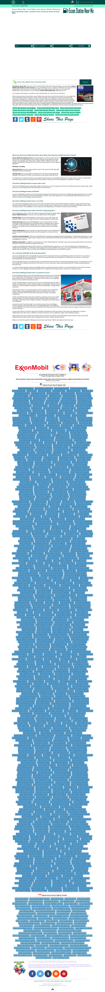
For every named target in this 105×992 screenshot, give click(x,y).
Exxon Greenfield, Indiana (84, 570)
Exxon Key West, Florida (47, 615)
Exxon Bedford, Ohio (52, 420)
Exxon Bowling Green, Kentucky (25, 445)
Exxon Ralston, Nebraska (77, 762)
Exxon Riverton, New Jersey (79, 767)
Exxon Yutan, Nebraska (85, 888)
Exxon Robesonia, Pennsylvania (78, 770)
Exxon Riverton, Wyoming (24, 770)
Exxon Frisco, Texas (83, 556)
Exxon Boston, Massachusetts (66, 442)
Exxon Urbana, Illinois (21, 856)
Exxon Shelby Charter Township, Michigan (31, 809)
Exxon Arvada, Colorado (84, 403)
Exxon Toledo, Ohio (83, 841)
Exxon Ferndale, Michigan (79, 541)
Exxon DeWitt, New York (66, 514)
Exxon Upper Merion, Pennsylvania (54, 853)
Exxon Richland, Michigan (25, 767)
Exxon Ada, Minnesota (19, 391)
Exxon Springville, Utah (59, 824)
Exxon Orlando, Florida (20, 723)
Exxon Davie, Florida (53, 504)
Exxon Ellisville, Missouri (70, 531)
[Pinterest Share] (63, 973)
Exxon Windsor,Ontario (84, 955)
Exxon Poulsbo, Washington (26, 757)
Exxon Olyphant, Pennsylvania (26, 720)
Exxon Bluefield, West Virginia (63, 440)
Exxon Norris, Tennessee (23, 708)
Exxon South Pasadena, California (79, 814)
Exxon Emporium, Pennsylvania (21, 533)
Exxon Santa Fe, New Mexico (26, 797)
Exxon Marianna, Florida (79, 656)
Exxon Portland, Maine (35, 755)
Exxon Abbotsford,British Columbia (39, 898)
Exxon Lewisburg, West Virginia (79, 637)
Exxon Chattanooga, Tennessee (79, 472)
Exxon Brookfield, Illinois (20, 455)
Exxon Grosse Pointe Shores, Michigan (52, 575)
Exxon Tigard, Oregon (22, 841)
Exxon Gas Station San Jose (23, 115)
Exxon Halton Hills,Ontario (24, 916)
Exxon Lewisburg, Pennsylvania (60, 637)
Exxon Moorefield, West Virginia (58, 684)
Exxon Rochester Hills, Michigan (27, 772)
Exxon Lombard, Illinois (26, 644)
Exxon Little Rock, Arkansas (44, 642)
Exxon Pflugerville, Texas (61, 740)
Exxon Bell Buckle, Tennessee (22, 423)
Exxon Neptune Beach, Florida (44, 701)
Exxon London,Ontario (66, 920)
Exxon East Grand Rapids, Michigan (63, 521)
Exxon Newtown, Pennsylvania (60, 703)
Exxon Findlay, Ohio (25, 543)
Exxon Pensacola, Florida (20, 738)
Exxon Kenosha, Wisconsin (79, 612)
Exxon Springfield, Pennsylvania (42, 824)
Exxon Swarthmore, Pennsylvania (75, 831)
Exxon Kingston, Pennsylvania (43, 617)
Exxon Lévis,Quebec (52, 920)
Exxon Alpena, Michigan (84, 396)
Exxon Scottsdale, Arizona (81, 802)
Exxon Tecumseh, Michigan (21, 839)
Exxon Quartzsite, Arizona (28, 762)
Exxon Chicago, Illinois (22, 477)
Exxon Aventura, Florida (66, 410)
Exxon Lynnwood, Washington (23, 652)
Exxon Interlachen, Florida (79, 600)
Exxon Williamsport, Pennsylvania (25, 878)
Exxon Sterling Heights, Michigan (59, 826)
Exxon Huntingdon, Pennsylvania (44, 595)
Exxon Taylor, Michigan (85, 836)
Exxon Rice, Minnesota (80, 765)
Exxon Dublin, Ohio (85, 516)
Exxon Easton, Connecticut (66, 524)
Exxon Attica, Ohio (36, 408)
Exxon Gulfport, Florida (55, 578)
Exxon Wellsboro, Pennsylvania (81, 863)
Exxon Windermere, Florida (43, 880)
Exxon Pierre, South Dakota (57, 743)
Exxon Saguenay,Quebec (82, 940)
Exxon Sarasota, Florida (26, 799)
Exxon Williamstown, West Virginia (46, 878)
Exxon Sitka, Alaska (60, 812)
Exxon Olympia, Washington (79, 718)
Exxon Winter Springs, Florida (23, 883)
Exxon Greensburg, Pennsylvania (28, 573)
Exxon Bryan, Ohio (19, 457)
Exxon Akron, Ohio (87, 391)
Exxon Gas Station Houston (70, 108)
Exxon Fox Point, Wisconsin (40, 551)
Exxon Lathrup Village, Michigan (26, 632)
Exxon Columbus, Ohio (26, 492)
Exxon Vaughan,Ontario (79, 952)
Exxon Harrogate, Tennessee (64, 583)
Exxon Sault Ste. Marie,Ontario (78, 945)
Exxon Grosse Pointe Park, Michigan (29, 575)
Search (85, 82)
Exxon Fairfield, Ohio (78, 538)
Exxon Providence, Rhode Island (27, 760)
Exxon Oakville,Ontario (50, 933)
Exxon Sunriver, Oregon (41, 831)
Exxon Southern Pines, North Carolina (25, 819)
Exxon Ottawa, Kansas (54, 723)
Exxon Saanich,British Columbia (64, 940)
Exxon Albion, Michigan (67, 393)
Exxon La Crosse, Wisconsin (80, 617)
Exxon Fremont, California (23, 556)
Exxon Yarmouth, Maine (38, 888)
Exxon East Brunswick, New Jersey (47, 524)
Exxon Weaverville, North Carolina (44, 863)
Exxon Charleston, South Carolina (80, 469)
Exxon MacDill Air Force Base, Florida (44, 652)
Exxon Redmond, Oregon (64, 765)
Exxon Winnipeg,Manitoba (43, 957)
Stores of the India (65, 981)
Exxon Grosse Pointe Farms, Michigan (75, 573)
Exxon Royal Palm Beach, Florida (60, 777)
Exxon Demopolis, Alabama (82, 509)
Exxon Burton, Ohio (20, 460)
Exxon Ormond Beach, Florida (37, 723)
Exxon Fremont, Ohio (70, 556)
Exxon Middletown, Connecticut (43, 671)
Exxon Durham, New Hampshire (75, 519)
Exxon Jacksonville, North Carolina (80, 605)
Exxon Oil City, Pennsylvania (26, 718)
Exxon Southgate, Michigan (62, 819)
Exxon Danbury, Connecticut (22, 504)
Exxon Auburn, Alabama (68, 408)
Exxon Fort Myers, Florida (25, 548)
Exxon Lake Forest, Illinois (76, 620)
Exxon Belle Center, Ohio (39, 423)
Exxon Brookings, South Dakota (37, 455)
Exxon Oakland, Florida (44, 716)
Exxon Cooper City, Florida (42, 494)
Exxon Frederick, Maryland (84, 553)
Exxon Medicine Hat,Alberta (64, 923)
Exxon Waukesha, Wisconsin (43, 861)
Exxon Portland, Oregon (66, 755)
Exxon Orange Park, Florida (63, 720)
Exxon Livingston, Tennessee (62, 642)
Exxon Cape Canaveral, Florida (61, 462)
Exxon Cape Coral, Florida (79, 462)
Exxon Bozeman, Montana (44, 447)
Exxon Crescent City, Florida (77, 499)
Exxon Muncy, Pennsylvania (30, 693)
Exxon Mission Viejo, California (44, 679)
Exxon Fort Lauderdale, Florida (61, 546)
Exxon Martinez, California (68, 659)
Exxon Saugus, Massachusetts (60, 799)
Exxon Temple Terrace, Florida (53, 839)
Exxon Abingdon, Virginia (62, 388)
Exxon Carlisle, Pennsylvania (64, 464)
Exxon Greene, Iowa (69, 570)
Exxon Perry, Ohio (87, 738)
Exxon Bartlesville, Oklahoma (27, 415)
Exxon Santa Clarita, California (76, 794)
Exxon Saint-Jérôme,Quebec (26, 945)
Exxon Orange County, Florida (45, 720)
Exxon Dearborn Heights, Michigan (60, 506)
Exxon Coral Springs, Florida (78, 494)
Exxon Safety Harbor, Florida (43, 780)
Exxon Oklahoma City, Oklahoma (45, 718)
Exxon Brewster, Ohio (79, 450)
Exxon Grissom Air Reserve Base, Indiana (51, 573)
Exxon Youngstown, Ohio (70, 888)
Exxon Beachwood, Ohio (38, 418)
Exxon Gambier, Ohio (53, 558)
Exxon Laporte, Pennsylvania (61, 629)
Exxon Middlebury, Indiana (25, 671)
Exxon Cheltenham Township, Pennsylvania (26, 474)
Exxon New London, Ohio (81, 701)
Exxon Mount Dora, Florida (24, 691)
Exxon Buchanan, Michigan (34, 457)
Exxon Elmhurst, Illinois (85, 531)
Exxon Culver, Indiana (54, 501)
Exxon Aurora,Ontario (84, 898)
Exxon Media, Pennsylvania (63, 664)
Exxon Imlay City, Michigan (44, 600)
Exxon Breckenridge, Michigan (78, 447)
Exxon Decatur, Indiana (21, 509)
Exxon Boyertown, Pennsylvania (62, 445)
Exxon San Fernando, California (80, 789)
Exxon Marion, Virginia (19, 659)
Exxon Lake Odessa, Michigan (63, 622)
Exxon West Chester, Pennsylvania (62, 866)
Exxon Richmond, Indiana (41, 767)
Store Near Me (43, 985)
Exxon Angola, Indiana (52, 400)
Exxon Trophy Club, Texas (79, 844)
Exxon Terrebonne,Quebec (63, 950)
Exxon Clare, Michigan (82, 477)
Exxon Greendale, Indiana (54, 570)
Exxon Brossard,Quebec (19, 903)
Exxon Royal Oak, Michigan (41, 777)
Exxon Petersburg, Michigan (24, 740)
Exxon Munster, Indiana (46, 693)
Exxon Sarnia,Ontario (42, 945)
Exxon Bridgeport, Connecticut (26, 452)
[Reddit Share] (56, 973)
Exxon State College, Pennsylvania (77, 824)
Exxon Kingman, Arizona (83, 615)
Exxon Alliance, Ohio (55, 396)
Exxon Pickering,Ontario (38, 935)
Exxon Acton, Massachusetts (78, 388)
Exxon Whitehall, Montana (40, 873)
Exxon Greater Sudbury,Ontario (46, 913)
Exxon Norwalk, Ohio (70, 711)
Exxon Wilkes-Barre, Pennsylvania (72, 876)
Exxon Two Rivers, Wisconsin (47, 848)
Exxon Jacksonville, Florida (60, 605)
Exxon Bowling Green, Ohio (43, 445)
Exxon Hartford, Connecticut (82, 583)
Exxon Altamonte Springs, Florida (22, 398)
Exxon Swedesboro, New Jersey (26, 834)
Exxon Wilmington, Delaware (81, 878)
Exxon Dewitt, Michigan (38, 514)
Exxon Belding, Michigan (85, 420)
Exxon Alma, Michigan (69, 396)
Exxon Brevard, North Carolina (62, 450)
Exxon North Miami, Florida (20, 711)
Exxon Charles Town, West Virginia (59, 469)
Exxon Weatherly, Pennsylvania (24, 863)
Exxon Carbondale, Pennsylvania (44, 464)
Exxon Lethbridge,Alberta (37, 920)
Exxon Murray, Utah (60, 693)
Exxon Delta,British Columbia (61, 908)
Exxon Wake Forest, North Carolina (45, 858)
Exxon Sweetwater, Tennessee (45, 834)
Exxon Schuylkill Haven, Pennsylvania (61, 802)
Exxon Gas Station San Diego (49, 112)
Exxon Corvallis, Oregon (27, 499)
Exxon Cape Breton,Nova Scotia (41, 906)
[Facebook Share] (32, 973)
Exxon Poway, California (43, 757)
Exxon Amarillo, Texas (39, 398)
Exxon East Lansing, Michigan (83, 521)
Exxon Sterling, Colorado (41, 826)
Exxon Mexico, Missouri (66, 666)
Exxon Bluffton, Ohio (79, 440)
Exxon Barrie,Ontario (21, 901)
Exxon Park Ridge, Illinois (27, 730)
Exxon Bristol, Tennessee (60, 452)
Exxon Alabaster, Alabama (22, 393)
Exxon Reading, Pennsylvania (46, 765)
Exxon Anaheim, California (84, 398)
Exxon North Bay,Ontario (49, 930)
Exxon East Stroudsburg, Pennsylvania (24, 524)
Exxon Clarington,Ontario (23, 908)
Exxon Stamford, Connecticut (24, 826)
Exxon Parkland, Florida (78, 730)
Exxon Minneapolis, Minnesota (79, 676)
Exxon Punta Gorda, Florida (62, 760)
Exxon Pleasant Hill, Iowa (58, 748)
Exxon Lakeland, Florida (27, 624)
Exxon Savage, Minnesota (78, 799)
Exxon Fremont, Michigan (55, 556)
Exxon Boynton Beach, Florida (26, 447)
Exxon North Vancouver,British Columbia (69, 930)
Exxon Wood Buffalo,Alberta (61, 957)
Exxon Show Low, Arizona (26, 812)
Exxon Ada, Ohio (31, 391)
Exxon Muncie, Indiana (81, 691)
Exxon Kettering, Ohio (33, 615)
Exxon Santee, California (60, 797)
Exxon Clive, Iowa (44, 484)
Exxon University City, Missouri (78, 848)
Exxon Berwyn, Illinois (59, 430)
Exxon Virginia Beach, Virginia (24, 858)
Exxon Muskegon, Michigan (75, 693)
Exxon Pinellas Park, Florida (22, 745)
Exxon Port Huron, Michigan (43, 752)
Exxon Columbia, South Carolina (63, 489)
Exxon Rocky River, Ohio (24, 775)
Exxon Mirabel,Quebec (26, 925)
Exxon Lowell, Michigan (58, 647)
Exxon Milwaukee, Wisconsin (25, 676)
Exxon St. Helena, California (79, 782)
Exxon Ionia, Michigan (37, 602)
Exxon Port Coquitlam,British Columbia (57, 935)
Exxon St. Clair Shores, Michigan (44, 782)
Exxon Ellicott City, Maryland (53, 531)
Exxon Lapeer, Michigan (44, 629)
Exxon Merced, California (50, 666)
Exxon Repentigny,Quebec (78, 938)
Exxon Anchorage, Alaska (21, 400)
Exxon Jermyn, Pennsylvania (41, 607)
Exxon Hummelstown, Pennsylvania (23, 595)
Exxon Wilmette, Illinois (64, 878)
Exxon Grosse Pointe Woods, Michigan (75, 575)
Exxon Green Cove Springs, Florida (78, 568)
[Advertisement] (52, 29)
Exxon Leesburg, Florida (40, 634)
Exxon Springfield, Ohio (24, 824)
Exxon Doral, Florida (19, 516)
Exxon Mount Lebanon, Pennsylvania (44, 691)
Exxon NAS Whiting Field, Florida (26, 698)
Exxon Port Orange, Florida (60, 752)
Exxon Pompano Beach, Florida (77, 750)
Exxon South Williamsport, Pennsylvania (71, 816)
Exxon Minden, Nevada (41, 676)
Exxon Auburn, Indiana (83, 408)
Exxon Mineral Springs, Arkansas (59, 676)
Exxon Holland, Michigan (44, 590)
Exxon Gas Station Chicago (23, 110)
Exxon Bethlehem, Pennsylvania (28, 432)
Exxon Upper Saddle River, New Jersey (77, 853)
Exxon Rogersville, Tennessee (41, 775)
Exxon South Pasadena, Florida (31, 816)
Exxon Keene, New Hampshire (43, 612)
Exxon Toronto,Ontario (21, 898)
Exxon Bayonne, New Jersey (21, 418)
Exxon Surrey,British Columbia (45, 950)
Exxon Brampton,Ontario (67, 901)
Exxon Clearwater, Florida (44, 482)
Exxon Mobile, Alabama (20, 681)
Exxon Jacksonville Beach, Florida (41, 605)
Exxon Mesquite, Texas (35, 666)
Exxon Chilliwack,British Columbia (79, 906)
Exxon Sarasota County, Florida (78, 797)
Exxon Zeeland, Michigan (23, 890)
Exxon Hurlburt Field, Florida (61, 597)
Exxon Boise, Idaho (37, 442)
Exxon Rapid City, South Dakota (27, 765)
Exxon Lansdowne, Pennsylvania (61, 627)
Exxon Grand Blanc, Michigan (58, 565)
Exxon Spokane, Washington (59, 821)
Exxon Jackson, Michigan (83, 602)
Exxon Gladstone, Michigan (35, 563)
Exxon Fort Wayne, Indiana (79, 548)
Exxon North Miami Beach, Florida (79, 708)
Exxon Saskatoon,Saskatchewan (59, 945)
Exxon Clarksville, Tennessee (83, 479)
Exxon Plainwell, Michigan (26, 748)
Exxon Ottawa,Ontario (80, 933)
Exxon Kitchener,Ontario (60, 918)
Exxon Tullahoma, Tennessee (74, 846)
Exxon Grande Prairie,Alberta (27, 913)
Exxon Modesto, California (36, 681)
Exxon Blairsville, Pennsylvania (45, 437)
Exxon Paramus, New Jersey (79, 728)
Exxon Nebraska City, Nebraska (25, 701)
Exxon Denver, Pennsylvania (37, 511)
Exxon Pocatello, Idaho (42, 750)
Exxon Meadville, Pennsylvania (26, 664)
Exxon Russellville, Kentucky (79, 777)
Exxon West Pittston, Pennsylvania (47, 868)
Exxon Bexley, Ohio (63, 432)
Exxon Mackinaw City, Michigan (81, 652)
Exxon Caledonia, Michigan (25, 462)
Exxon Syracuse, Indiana (63, 834)
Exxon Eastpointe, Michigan (24, 526)
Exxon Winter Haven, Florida (61, 880)
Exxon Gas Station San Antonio (68, 110)
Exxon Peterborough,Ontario (21, 935)
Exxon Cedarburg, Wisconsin (42, 467)
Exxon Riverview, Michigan (59, 770)
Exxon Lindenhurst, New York (79, 639)
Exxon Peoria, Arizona (61, 738)
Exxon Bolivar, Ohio (50, 442)
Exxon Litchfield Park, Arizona (26, 642)
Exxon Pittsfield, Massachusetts (81, 745)
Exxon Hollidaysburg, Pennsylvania (63, 590)
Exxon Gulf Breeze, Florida (39, 578)
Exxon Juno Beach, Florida (35, 610)
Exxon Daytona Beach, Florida (39, 506)
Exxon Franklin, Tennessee (52, 553)
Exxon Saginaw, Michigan (60, 780)
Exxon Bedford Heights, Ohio (21, 420)
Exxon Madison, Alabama (20, 654)
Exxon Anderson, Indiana (37, 400)
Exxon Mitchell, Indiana (61, 679)
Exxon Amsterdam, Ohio (68, 398)
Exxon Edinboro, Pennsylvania (60, 528)
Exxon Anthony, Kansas (84, 400)
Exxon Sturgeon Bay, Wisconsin (24, 829)
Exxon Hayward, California (20, 585)
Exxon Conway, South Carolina (58, 492)
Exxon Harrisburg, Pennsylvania (45, 583)
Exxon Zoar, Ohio (84, 890)
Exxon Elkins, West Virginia (35, 531)
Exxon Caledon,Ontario (71, 903)
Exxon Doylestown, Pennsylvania (69, 516)
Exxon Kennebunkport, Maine (62, 612)
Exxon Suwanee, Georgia (57, 831)
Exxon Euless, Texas (86, 533)
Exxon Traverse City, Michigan (26, 844)
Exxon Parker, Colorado (42, 730)
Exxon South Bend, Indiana (23, 814)
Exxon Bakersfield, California (55, 413)
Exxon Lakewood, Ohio (78, 624)
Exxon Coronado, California (60, 496)
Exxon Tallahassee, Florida (21, 836)
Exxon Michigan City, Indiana (78, 669)
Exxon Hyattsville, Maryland (43, 597)
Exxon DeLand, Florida (36, 509)
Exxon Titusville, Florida (50, 841)
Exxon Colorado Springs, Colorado (77, 487)
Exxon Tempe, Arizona (37, 839)
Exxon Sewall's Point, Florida (79, 804)
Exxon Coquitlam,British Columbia (41, 908)
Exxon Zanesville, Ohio (55, 890)
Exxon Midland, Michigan (61, 671)
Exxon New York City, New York (79, 703)
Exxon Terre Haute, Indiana (72, 839)
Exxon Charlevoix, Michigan (24, 472)
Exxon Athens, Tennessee (22, 408)
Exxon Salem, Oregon (56, 787)
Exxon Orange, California (80, 720)
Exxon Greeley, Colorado (60, 568)
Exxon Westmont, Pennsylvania (43, 871)
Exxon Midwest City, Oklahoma (78, 671)
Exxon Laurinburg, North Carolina (62, 632)
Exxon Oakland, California (28, 716)
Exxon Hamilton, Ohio (86, 578)
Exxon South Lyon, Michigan (60, 814)
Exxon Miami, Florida (62, 669)
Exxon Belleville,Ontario (36, 901)
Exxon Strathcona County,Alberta (26, 950)
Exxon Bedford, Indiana (37, 420)
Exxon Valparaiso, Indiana (51, 856)
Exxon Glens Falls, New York (85, 563)
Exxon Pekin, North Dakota (63, 735)
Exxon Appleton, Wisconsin (21, 403)
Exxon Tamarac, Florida (37, 836)
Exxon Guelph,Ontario (63, 913)
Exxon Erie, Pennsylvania (39, 533)
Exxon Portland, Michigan (50, 755)
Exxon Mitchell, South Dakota (78, 679)
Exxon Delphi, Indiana (66, 509)
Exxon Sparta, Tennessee (42, 821)
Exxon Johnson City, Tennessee (60, 607)
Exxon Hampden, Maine (24, 580)
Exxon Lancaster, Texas (43, 627)
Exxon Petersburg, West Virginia (43, 740)
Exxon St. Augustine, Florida (25, 782)
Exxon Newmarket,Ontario (66, 928)
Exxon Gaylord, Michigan (45, 560)
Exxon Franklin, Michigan (36, 553)
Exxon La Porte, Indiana (28, 620)
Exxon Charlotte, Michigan (41, 472)
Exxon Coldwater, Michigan (25, 487)
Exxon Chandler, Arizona (21, 469)
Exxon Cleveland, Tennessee (76, 482)
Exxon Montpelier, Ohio (40, 684)
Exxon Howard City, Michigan (60, 592)
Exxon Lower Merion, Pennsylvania (77, 647)
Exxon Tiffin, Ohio (86, 839)
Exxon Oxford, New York (83, 723)
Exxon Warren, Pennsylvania (81, 858)
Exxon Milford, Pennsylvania (63, 674)
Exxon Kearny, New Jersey (25, 612)
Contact (64, 985)
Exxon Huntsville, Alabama (26, 597)
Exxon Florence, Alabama (58, 543)
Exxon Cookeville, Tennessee (77, 492)
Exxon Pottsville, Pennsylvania (83, 755)
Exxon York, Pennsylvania (54, 888)
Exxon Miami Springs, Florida (46, 669)
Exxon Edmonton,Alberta (27, 911)
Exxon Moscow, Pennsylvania (43, 688)
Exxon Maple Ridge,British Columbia (29, 923)
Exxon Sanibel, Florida (41, 794)
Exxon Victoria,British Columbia (23, 955)
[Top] (52, 990)
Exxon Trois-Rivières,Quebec (41, 952)
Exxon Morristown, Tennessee (81, 686)
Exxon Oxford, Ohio (23, 725)
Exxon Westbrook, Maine (65, 868)
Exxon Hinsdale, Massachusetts (59, 588)
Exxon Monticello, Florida (84, 681)
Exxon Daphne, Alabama (39, 504)
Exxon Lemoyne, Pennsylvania (77, 634)
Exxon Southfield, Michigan (45, 819)
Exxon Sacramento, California (24, 780)
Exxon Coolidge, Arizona (26, 494)
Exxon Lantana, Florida (28, 629)
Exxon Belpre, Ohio (66, 425)
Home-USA (15, 6)
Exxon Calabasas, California (67, 460)
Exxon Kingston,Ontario (45, 918)
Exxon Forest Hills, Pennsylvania (24, 546)
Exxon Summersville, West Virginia (60, 829)
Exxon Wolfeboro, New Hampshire (62, 883)
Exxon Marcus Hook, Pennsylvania (45, 656)
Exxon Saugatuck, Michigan (42, 799)
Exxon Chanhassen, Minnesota (39, 469)
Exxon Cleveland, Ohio (59, 482)
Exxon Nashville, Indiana (44, 698)
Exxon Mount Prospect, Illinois (65, 691)
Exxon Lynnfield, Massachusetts (77, 649)
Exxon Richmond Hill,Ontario (45, 940)
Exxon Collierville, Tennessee (57, 487)
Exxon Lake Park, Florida (81, 622)
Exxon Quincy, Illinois (43, 762)
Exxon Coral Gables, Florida (60, 494)
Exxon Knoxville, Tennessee (62, 617)
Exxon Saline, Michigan (85, 787)
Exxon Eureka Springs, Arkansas (22, 536)
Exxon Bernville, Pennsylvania (42, 430)
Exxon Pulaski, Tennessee (45, 760)
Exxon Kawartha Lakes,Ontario (79, 916)
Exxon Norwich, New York (85, 711)
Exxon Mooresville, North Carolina (78, 684)
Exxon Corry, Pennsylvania (77, 496)
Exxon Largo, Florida (77, 629)
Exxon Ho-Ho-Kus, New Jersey (26, 590)
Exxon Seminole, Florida (43, 804)
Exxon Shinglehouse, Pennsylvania (75, 809)
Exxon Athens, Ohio (68, 405)
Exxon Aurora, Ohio (52, 410)
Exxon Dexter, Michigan (81, 514)
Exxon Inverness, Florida (22, 602)
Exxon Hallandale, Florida (71, 578)
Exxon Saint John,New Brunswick (30, 943)
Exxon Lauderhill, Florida (44, 632)
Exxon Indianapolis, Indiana (62, 600)
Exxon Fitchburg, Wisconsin (41, 543)
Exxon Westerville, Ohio (81, 868)
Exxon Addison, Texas (59, 391)
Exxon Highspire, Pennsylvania (69, 585)
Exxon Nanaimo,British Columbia (23, 928)
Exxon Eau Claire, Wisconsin (42, 526)
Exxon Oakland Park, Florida (77, 713)
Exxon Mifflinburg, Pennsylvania (29, 674)
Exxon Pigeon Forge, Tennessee (76, 743)
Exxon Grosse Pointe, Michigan (21, 578)
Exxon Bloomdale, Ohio (62, 437)
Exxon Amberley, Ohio (54, 398)
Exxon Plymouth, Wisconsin (26, 750)
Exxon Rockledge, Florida (79, 772)
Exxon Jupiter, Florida (51, 610)
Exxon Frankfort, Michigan (20, 553)
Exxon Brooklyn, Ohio (54, 455)
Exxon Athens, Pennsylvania (84, 405)
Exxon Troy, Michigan (28, 846)
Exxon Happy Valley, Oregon (80, 580)
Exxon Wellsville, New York (21, 866)
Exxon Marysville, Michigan (85, 659)
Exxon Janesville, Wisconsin (23, 607)
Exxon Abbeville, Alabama (26, 388)
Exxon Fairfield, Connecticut (63, 538)
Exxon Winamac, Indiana (26, 880)
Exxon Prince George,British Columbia (81, 935)
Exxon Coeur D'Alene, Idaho (78, 484)
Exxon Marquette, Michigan (34, 659)
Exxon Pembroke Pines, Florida (81, 735)
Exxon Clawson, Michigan (27, 482)
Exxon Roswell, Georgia (24, 777)
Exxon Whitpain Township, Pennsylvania (34, 876)
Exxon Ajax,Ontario (70, 898)
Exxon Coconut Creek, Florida (59, 484)
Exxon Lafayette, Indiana (60, 620)
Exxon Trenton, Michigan (63, 844)
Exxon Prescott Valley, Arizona (60, 757)
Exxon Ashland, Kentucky (40, 405)
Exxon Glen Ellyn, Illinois (68, 563)
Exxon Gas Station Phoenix (44, 110)
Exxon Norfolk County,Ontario (32, 930)
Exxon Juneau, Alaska (20, 610)
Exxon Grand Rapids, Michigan (25, 568)
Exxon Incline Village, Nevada (27, 600)
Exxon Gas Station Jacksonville (67, 115)
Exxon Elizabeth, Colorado (78, 528)
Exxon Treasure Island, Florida (45, 844)
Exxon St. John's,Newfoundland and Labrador (77, 948)
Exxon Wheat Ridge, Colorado (62, 871)
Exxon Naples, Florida (62, 696)
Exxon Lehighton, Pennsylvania (58, 634)
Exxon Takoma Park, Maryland (80, 834)
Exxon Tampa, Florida (52, 836)
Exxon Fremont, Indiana (39, 556)
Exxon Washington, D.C (26, 861)
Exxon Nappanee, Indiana (77, 696)
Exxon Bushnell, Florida (34, 460)
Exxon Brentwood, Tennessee (43, 450)
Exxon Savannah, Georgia (24, 802)
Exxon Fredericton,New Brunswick (45, 911)
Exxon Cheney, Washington (47, 474)
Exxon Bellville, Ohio (19, 425)
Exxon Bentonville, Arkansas (27, 428)
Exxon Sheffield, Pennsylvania (50, 807)
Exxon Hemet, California (37, 585)
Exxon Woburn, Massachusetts (42, 883)
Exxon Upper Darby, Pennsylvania (71, 851)
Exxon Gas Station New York (48, 108)
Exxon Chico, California (37, 477)
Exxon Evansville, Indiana (69, 536)
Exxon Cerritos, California (59, 467)
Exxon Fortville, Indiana (23, 551)
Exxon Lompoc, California (42, 644)
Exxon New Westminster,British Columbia (45, 928)
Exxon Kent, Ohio (20, 615)
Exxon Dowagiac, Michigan (50, 516)
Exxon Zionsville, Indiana (70, 890)
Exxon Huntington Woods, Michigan (65, 595)
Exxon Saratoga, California (43, 797)
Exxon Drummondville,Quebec (80, 908)
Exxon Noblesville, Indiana (61, 706)
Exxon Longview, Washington (77, 644)
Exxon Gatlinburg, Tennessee (27, 560)
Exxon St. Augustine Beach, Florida (79, 780)
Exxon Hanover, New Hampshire (42, 580)
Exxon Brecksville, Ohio (26, 450)
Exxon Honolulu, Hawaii (43, 592)
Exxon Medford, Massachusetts (45, 664)
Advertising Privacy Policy (54, 985)
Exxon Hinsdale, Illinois (42, 588)
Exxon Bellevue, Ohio (85, 423)
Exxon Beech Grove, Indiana (68, 420)
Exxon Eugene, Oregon (72, 533)
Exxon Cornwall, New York (27, 496)
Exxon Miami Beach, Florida (82, 666)
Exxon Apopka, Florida (37, 403)
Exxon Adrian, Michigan (73, 391)
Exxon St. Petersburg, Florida (79, 784)
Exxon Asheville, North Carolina (22, 405)
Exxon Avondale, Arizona (20, 413)
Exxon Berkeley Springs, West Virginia (59, 428)
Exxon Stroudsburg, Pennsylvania (79, 826)
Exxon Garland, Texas (85, 558)
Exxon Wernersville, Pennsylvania (40, 866)
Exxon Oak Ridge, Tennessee (59, 713)
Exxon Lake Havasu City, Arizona (26, 622)
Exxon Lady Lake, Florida (44, 620)
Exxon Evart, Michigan (26, 538)
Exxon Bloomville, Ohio (46, 440)
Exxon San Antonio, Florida (43, 789)
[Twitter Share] (40, 973)
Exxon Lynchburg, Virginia (41, 649)
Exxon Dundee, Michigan (42, 519)
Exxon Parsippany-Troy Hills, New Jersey (52, 733)
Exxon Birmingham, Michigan (26, 437)
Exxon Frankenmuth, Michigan (79, 551)
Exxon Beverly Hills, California (47, 432)
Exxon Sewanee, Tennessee (32, 807)
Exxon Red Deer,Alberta (43, 938)
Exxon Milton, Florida (79, 674)
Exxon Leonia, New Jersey (41, 637)
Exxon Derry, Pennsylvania (54, 511)
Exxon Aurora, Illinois (39, 410)
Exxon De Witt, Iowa (52, 514)
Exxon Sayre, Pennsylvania (41, 802)
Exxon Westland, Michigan (25, 871)
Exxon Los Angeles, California (26, 647)
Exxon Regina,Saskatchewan (60, 938)
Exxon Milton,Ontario (80, 923)
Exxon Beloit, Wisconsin (52, 425)
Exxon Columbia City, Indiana (24, 489)
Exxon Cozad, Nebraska (42, 499)
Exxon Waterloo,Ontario (40, 955)
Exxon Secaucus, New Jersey (26, 804)
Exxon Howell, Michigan (77, 592)
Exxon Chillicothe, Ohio (52, 477)
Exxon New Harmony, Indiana (63, 701)
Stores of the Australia (52, 981)
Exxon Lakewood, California (62, 624)
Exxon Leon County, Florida (24, 637)
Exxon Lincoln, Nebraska (62, 639)
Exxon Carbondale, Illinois (25, 464)
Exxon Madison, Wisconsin (69, 654)
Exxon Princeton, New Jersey (78, 757)
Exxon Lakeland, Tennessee (44, 624)
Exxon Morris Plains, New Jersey (61, 686)
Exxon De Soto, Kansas (70, 511)
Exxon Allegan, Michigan (21, 396)
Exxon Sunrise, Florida (26, 831)
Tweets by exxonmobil (52, 380)
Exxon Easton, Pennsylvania (84, 524)
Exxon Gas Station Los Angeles (24, 108)
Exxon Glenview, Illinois (26, 565)
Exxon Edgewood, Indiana (42, 528)
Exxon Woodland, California (82, 883)
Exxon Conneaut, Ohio (41, 492)
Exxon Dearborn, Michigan (79, 506)
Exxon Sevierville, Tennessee (60, 804)
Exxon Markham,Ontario (48, 923)
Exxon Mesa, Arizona (20, 666)
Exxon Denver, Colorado (20, 511)
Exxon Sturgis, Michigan (41, 829)
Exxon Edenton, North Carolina (60, 526)
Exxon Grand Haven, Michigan (77, 565)
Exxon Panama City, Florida (60, 728)
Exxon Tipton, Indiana (36, 841)
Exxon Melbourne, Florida (81, 664)
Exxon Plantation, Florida (42, 748)
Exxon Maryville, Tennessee (26, 661)
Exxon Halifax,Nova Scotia (78, 913)
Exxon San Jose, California (43, 792)
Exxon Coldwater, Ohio (41, 487)
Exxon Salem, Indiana (42, 787)
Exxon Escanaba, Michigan (56, 533)
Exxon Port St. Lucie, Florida (78, 752)
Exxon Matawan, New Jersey (60, 661)
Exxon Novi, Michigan (26, 713)
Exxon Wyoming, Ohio (59, 885)
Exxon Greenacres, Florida (20, 570)
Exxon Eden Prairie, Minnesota (80, 526)
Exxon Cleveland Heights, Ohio (28, 484)
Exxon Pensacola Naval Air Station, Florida (41, 738)
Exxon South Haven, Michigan (41, 814)
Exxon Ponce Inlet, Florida (26, 752)
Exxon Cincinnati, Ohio (67, 477)
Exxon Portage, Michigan (20, 755)
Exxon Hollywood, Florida (28, 592)
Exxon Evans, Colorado (53, 536)
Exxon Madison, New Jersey (52, 654)
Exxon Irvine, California (51, 602)
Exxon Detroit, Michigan (23, 514)
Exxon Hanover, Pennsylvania (61, 580)
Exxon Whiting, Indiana (82, 873)
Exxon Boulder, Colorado (83, 442)
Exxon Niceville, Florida (25, 706)
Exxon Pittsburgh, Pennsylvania (62, 745)
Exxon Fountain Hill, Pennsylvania (59, 551)
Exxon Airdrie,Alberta (57, 898)
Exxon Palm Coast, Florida (25, 728)
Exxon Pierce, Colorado (41, 743)
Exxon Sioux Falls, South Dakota (44, 812)
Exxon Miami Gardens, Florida (27, 669)
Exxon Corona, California (44, 496)
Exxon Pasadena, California (74, 733)
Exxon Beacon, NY (52, 418)
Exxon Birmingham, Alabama (79, 435)
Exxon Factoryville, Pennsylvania (44, 538)
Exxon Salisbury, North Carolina (25, 789)
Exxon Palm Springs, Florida (43, 728)
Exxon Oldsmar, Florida (62, 718)
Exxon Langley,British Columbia (78, 918)
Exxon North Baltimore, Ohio (40, 708)
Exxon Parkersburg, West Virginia (60, 730)
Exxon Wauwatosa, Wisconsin (61, 861)
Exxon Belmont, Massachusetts (35, 425)
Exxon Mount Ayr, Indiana (60, 688)
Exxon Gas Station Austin (44, 115)
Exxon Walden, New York (64, 858)
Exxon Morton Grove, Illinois (25, 688)
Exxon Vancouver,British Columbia (61, 952)
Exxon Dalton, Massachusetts (84, 501)
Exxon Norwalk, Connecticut (54, 711)
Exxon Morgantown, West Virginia (41, 686)
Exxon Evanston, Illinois (85, 536)
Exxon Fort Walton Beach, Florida (60, 548)
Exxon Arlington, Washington (68, 403)
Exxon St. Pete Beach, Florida (61, 784)
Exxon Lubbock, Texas (25, 649)
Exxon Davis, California (68, 504)
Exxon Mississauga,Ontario (42, 925)
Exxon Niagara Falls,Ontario (83, 928)
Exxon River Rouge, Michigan (42, 770)
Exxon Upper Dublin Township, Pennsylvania (29, 853)
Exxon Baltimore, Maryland (84, 413)
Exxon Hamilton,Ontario (40, 916)
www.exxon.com (61, 90)
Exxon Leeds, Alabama (25, 634)
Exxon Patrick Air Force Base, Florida (25, 735)
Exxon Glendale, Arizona (52, 563)
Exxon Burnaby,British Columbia (53, 903)
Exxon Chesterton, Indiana (84, 474)
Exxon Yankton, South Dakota (21, 888)
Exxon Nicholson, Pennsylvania (43, 706)
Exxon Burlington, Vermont (83, 457)
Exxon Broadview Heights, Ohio (78, 452)
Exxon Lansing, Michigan (80, 627)
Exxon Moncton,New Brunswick (61, 925)
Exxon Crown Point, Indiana (38, 501)
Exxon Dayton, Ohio (23, 506)
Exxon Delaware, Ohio (51, 509)
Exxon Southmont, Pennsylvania (81, 819)
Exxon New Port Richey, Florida (25, 703)
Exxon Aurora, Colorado (24, 410)
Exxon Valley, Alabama (35, 856)
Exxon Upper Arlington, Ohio (52, 851)
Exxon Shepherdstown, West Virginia (71, 807)
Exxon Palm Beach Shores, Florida (77, 725)
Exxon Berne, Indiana (26, 430)
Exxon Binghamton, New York (60, 435)
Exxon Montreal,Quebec (78, 925)
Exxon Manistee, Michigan (26, 656)
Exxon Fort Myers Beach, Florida (81, 546)
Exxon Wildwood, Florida (54, 876)
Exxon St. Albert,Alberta (38, 948)
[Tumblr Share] (48, 973)
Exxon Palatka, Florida (37, 725)
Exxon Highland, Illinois (52, 585)
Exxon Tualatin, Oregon (42, 846)
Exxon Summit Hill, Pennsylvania (81, 829)
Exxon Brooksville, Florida (70, 455)
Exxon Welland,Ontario (55, 955)
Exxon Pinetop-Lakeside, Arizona (42, 745)
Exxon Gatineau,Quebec (64, 911)
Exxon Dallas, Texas (68, 501)
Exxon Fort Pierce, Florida (42, 548)
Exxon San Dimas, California (61, 789)
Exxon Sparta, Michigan (26, 821)
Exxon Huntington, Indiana (84, 595)
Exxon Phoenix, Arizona (26, 743)
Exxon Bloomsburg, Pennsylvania (29, 440)
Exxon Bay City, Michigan (63, 415)
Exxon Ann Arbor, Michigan (68, 400)
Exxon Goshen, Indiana (41, 565)
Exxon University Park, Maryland (33, 851)
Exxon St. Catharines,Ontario (55, 948)
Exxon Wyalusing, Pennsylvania (42, 885)
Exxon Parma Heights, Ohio (31, 733)
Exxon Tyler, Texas (63, 848)
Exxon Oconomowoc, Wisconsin (75, 716)
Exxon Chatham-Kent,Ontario (60, 906)
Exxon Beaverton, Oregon (84, 418)
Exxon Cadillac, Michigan (50, 460)
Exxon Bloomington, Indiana (79, 437)
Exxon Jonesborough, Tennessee (80, 607)
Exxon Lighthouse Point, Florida (26, 639)
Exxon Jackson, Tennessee (22, 605)
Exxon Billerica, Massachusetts (26, 435)
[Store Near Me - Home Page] (13, 3)
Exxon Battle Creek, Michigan (46, 415)
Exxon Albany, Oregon (53, 393)
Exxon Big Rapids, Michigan (78, 432)
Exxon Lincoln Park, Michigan (45, 639)
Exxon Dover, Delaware (33, 516)
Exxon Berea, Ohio (42, 428)
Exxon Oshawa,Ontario (65, 933)
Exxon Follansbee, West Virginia (76, 543)
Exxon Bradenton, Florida (61, 447)
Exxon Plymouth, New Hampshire (77, 748)
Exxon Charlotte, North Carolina (60, 472)
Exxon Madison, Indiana (35, 654)
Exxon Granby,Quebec (79, 911)
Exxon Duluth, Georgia (27, 519)
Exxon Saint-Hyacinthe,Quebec (50, 943)
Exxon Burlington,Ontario (35, 903)
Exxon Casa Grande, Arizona (24, 467)
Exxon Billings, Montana (43, 435)
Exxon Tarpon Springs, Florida (68, 836)
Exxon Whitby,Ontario (70, 955)
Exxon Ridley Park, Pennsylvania (60, 767)
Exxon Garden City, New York (69, 558)
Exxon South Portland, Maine (50, 816)
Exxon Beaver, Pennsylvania (67, 418)
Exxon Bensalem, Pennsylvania (83, 425)
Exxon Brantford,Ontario (82, 901)
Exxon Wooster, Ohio (25, 885)
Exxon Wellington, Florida (63, 863)
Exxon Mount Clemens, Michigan (78, 688)
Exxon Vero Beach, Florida (68, 856)
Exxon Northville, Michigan (37, 711)
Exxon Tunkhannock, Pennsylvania (27, 848)
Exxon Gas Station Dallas (70, 112)
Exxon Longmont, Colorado (59, 644)
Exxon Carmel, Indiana (80, 464)
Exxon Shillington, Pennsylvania (54, 809)
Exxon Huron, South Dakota (78, 597)
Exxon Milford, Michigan (46, 674)
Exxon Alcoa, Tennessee (83, 393)
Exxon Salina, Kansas (70, 787)
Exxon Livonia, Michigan (79, 642)
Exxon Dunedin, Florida (57, 519)
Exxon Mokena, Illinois (52, 681)
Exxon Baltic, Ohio (70, 413)
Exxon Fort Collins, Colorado (43, 546)
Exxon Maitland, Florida (85, 654)
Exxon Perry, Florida (74, 738)
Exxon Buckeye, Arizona (50, 457)
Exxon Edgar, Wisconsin (26, 528)
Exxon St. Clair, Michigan (63, 782)
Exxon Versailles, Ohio (83, 856)
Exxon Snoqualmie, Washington (77, 812)
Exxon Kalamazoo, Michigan (67, 610)
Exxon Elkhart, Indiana (19, 531)
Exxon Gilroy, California (19, 563)
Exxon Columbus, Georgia (81, 489)
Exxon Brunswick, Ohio (85, 455)
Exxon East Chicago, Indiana (42, 521)
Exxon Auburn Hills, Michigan (52, 408)
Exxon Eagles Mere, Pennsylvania (22, 521)
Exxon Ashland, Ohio (55, 405)
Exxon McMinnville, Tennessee (78, 661)
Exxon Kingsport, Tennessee (25, 617)
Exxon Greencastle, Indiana (37, 570)
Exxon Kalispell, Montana (84, 610)
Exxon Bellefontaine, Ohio (70, 423)
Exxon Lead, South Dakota (81, 632)
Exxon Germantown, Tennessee (62, 560)
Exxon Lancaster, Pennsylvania (26, 627)
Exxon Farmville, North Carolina (61, 541)
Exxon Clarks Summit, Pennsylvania (63, 479)
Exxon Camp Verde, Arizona (43, 462)
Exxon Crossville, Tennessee (21, 501)
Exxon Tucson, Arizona (57, 846)
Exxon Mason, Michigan (43, 661)
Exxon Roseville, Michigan (80, 775)
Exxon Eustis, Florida (39, 536)
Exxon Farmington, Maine (42, 541)
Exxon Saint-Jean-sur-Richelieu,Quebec (72, 943)
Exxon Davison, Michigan (84, 504)
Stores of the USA (39, 981)
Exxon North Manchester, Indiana (59, 708)
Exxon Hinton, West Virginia (78, 588)
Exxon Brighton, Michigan (44, 452)
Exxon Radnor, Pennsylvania (59, 762)
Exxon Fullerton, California (21, 558)
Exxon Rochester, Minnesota (62, 772)
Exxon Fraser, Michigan (68, 553)
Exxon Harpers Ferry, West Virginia (24, 583)
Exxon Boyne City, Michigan (81, 445)
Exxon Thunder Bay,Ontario (80, 950)
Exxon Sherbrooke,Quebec (22, 948)
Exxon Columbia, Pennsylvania (43, 489)
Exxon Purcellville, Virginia (79, 760)
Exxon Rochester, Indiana (45, 772)
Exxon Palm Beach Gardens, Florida (55, 725)
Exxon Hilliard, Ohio (86, 585)
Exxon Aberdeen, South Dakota (43, 388)
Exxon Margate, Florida (63, 656)
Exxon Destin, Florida (85, 511)
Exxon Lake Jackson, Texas (45, 622)
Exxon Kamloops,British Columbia (58, 916)
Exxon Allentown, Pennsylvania (38, 396)
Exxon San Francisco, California (25, 792)
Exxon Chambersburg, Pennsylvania (79, 467)
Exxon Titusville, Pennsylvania (67, 841)
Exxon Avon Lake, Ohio (81, 410)
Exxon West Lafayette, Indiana (82, 866)
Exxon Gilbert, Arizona (79, 560)
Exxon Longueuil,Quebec (81, 920)
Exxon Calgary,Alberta (86, 903)
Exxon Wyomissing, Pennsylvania (76, 885)
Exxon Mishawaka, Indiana (26, 679)
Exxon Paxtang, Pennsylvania (45, 735)
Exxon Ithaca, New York (67, 602)
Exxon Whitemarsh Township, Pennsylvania (62, 873)
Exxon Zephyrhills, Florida (39, 890)
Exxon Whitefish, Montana (80, 871)
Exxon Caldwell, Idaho (83, 460)
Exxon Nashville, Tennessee (61, 698)
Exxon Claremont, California (21, 479)
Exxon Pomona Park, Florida (59, 750)
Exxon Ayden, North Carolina (37, 413)
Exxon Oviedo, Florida (69, 723)
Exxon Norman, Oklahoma (78, 706)
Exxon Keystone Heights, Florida (65, 615)
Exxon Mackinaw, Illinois (63, 652)
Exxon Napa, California (47, 696)
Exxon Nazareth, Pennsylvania (79, 698)
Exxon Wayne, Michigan (78, 861)
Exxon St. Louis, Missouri (24, 784)
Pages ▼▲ (24, 6)
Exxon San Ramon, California (80, 792)
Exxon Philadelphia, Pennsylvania (79, 740)
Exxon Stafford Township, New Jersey (23, 787)
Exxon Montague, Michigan (67, 681)
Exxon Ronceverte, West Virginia (61, 775)
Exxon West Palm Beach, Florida (26, 868)
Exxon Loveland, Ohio (43, 647)
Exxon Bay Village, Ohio (79, 415)
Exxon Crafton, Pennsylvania (59, 499)
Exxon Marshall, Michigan (51, 659)
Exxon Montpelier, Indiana (24, 684)
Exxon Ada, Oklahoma (44, 391)
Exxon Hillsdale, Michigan (26, 588)
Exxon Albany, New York (38, 393)
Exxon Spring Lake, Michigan (77, 821)
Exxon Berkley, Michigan (79, 428)
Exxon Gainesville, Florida (37, 558)
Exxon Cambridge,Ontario (22, 906)
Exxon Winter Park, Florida (78, 880)
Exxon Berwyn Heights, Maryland (76, 430)
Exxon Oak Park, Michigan (41, 713)
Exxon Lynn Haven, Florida (58, 649)
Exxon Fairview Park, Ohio (26, 541)
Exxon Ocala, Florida (58, 716)
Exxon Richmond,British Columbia (25, 940)
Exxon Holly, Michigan (81, 590)
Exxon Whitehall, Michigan (23, 873)
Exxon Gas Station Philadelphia (25, 112)
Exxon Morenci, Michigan (22, 686)
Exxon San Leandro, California (61, 792)
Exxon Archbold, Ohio (52, 403)
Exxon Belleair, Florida (54, 423)
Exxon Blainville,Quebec (51, 901)
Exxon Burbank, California (66, 457)
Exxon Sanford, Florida (26, 794)
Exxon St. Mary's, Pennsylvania (42, 784)
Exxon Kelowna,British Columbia (27, 918)
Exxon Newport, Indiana (43, 703)
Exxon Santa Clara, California (57, 794)
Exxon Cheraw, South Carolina (66, 474)
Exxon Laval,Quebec (22, 920)
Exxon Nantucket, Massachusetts (29, 696)
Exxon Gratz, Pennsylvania (43, 568)
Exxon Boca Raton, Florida (22, 442)
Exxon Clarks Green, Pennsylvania (41, 479)
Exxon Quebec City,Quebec (27, 938)
